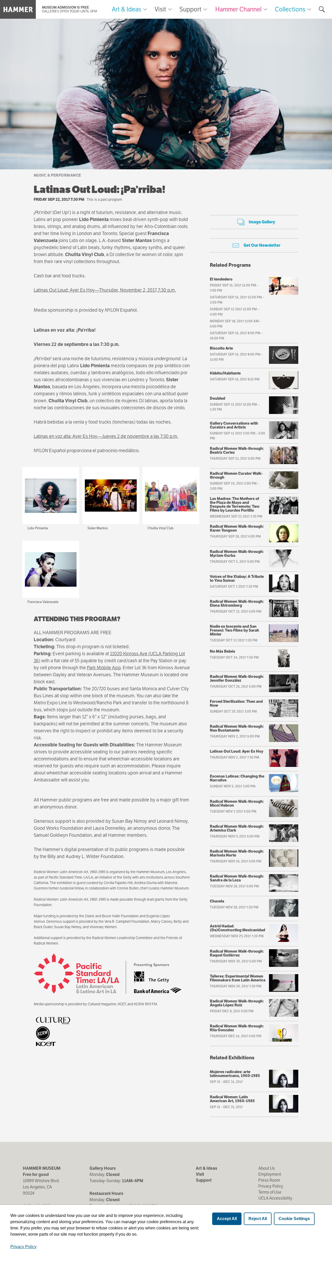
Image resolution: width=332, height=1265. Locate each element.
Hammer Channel (238, 9)
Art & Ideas (126, 9)
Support (190, 9)
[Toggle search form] (322, 9)
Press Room (269, 1180)
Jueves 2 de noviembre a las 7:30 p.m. (140, 436)
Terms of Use (269, 1192)
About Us (266, 1168)
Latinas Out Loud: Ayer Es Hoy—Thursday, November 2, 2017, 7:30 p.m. (105, 290)
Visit (160, 9)
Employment (269, 1174)
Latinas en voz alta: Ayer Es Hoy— (68, 436)
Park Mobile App (104, 668)
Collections (290, 9)
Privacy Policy (270, 1186)
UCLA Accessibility (275, 1198)
